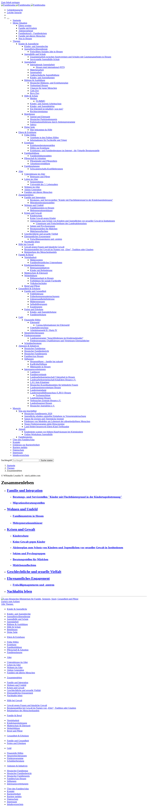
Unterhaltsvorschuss (39, 327)
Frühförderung (36, 294)
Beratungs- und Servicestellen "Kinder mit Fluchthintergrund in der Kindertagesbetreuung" (71, 200)
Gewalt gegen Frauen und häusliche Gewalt (44, 247)
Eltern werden (24, 25)
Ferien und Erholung (33, 309)
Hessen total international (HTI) (50, 67)
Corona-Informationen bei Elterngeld (53, 325)
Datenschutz (18, 450)
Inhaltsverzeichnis (21, 455)
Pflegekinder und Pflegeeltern (43, 161)
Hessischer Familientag (34, 348)
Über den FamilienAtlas (24, 439)
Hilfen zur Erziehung (39, 148)
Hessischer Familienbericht (36, 351)
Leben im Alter (31, 179)
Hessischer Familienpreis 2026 (38, 413)
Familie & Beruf (25, 254)
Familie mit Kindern (27, 28)
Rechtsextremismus (39, 111)
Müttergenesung (37, 301)
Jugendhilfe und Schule (35, 54)
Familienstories (25, 437)
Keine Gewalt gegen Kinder (43, 218)
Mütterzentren (36, 260)
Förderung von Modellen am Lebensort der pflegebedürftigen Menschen (57, 421)
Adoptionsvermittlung (40, 163)
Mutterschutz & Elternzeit (36, 273)
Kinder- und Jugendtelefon (42, 106)
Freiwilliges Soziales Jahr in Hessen (46, 51)
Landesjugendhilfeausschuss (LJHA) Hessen (50, 392)
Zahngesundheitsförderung (42, 299)
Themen (16, 41)
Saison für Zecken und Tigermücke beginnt (44, 419)
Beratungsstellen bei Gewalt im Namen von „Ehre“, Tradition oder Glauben (58, 249)
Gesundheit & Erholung (29, 288)
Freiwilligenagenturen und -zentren (46, 239)
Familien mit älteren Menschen (38, 192)
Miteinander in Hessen (40, 366)
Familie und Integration (35, 197)
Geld (20, 317)
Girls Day (34, 90)
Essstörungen (36, 307)
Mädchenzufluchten (39, 231)
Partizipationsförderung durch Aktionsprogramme (52, 122)
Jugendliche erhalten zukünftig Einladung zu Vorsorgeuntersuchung (55, 416)
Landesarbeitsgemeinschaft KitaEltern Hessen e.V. (53, 379)
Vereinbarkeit (30, 257)
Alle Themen (7, 604)
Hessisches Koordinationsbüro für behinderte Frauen (54, 385)
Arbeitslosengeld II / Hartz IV (43, 330)
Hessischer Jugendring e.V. (42, 406)
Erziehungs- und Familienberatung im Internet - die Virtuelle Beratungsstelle (64, 150)
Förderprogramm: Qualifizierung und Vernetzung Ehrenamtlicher (59, 340)
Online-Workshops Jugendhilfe (38, 434)
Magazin (17, 408)
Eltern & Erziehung (27, 132)
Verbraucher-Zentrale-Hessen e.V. (45, 400)
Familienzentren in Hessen (42, 208)
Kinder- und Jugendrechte (36, 46)
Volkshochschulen (38, 283)
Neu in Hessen (25, 38)
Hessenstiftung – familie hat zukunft (46, 361)
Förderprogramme (32, 335)
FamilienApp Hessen (34, 356)
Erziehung (29, 142)
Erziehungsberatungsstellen (42, 145)
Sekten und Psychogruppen (42, 226)
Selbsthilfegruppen (38, 304)
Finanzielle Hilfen (32, 320)
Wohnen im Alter (32, 187)
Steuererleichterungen (34, 333)
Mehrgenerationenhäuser (41, 210)
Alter (20, 171)
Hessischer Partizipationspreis (43, 119)
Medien (33, 98)
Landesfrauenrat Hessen (41, 403)
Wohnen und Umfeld (34, 205)
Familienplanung (32, 166)
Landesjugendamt (38, 390)
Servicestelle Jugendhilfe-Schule (45, 59)
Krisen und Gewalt (33, 213)
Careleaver (35, 372)
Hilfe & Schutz (31, 96)
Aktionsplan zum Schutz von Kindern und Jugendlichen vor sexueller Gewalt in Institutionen (72, 221)
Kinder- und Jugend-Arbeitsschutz (45, 103)
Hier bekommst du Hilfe (41, 129)
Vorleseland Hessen (39, 85)
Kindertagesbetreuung (34, 265)
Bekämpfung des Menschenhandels (40, 252)
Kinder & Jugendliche (28, 44)
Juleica (33, 124)
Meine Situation (20, 23)
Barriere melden (20, 447)
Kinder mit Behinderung (41, 270)
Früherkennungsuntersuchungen (44, 296)
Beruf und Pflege (32, 286)
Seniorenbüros (36, 182)
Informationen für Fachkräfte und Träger (48, 140)
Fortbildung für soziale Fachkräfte (45, 281)
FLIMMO (40, 101)
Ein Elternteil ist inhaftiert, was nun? (46, 109)
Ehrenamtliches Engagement (37, 236)
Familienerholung (38, 314)
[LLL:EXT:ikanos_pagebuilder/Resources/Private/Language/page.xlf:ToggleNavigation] (8, 18)
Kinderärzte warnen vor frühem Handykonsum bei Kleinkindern (53, 432)
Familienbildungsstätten (41, 156)
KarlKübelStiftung (38, 364)
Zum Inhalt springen (10, 2)
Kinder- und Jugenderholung (43, 312)
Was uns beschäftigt (27, 411)
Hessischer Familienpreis (35, 353)
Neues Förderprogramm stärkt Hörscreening (44, 424)
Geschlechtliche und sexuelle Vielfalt (41, 234)
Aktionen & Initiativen (28, 346)
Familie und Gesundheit (35, 291)
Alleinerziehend (25, 31)
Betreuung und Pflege (40, 176)
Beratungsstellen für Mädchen (43, 228)
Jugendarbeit (30, 62)
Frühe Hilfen (30, 135)
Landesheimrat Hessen (40, 398)
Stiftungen (29, 359)
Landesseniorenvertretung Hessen (45, 387)
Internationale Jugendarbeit (42, 64)
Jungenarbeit (36, 72)
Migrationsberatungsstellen (42, 202)
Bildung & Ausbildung (34, 80)
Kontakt (16, 442)
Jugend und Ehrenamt (40, 116)
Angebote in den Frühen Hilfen (44, 137)
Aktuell (21, 429)
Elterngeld (34, 322)
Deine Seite (29, 127)
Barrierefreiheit (14, 794)
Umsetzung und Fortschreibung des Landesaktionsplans (61, 223)
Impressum (18, 452)
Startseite (17, 20)
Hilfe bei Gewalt (26, 244)
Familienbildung (31, 153)
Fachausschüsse (43, 395)
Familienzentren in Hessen (28, 515)
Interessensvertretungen (35, 369)
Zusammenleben (26, 195)
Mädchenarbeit (37, 70)
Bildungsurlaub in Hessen (42, 278)
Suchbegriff (6, 460)
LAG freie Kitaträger (39, 382)
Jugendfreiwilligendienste (36, 49)
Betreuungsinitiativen (39, 267)
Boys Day (34, 93)
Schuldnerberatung (32, 343)
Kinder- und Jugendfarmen (42, 77)
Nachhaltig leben (32, 241)
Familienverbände (38, 374)
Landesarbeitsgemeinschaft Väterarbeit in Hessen (52, 377)
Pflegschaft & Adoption (35, 158)
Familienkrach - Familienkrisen (32, 33)
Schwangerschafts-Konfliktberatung (46, 169)
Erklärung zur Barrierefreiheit (26, 445)
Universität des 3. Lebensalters (44, 184)
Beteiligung (29, 114)
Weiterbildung (30, 275)
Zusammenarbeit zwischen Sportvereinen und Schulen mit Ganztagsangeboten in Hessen (70, 57)
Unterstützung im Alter (34, 174)
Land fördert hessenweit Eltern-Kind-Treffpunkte (46, 426)
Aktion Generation (32, 189)
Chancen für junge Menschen (43, 88)
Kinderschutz (36, 215)
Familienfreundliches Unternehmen (46, 262)
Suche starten (47, 460)
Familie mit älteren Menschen (31, 36)
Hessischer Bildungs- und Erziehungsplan (49, 83)
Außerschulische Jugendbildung (44, 75)
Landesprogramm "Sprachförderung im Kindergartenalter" (56, 338)
